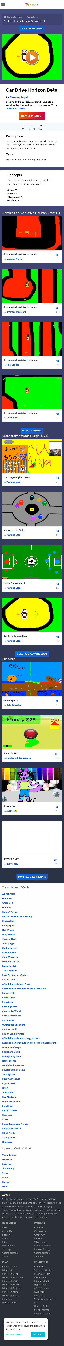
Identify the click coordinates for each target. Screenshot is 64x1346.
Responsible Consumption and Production (24, 988)
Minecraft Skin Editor (13, 1277)
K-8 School (39, 1295)
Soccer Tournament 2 (14, 583)
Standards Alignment (45, 1298)
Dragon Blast (8, 920)
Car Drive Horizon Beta (15, 635)
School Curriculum (43, 1270)
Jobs (4, 1241)
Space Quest (8, 997)
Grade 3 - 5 (7, 902)
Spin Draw (7, 1105)
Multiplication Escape (13, 1065)
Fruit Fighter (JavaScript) (15, 975)
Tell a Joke (7, 1092)
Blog (4, 1227)
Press (5, 1238)
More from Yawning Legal (32, 653)
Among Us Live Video (14, 530)
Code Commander (11, 1015)
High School (40, 1284)
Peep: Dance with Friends (15, 1124)
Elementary (40, 1277)
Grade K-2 (7, 898)
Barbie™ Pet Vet (10, 911)
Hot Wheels (8, 930)
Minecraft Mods (10, 1295)
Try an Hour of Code (15, 887)
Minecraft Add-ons (11, 1288)
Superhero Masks (11, 1051)
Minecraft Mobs (10, 1280)
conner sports (10, 700)
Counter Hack (9, 939)
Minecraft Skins (10, 1273)
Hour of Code (9, 1302)
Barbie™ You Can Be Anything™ (18, 916)
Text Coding (8, 1168)
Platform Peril (9, 1029)
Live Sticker (12, 417)
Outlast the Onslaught (13, 1024)
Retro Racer (8, 1020)
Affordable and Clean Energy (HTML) (21, 1038)
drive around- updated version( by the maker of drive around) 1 (21, 307)
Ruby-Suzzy (12, 863)
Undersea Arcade (11, 1101)
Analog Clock (9, 1137)
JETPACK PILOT (11, 859)
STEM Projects (41, 1309)
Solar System (9, 1074)
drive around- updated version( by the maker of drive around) (21, 254)
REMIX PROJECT (32, 116)
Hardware (7, 1142)
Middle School (41, 1280)
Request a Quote (42, 1313)
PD (35, 1302)
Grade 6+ (6, 907)
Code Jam (7, 1298)
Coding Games (9, 1266)
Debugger (7, 1114)
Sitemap (6, 1249)
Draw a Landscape (11, 1047)
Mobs (5, 1186)
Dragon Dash (8, 934)
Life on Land (8, 979)
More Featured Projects (32, 876)
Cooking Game (9, 1006)
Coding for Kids (14, 16)
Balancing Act (9, 966)
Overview (39, 1227)
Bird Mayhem (9, 1096)
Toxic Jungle (8, 943)
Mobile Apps (8, 1245)
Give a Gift (39, 1234)
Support (6, 1234)
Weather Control (10, 961)
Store (5, 1256)
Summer (38, 1256)
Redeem (38, 1238)
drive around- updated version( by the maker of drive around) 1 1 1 (21, 412)
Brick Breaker (9, 952)
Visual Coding (9, 1154)
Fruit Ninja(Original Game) (16, 477)
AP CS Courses (41, 1288)
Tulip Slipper (12, 364)
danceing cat (9, 806)
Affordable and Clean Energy (17, 984)
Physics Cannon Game (13, 1069)
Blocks (5, 1182)
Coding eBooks (10, 1252)
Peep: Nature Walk (11, 1128)
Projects (31, 16)
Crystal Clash (8, 1083)
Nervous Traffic (16, 108)
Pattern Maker (9, 1110)
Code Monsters (10, 957)
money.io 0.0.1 (10, 753)
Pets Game (7, 1002)
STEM (5, 1119)
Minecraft (7, 1159)
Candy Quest (8, 925)
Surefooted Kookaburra (18, 757)
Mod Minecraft (9, 948)
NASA (5, 1087)
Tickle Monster (9, 970)
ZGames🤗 (11, 810)
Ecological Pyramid (12, 1056)
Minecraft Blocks (10, 1284)
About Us (7, 1231)
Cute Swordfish (14, 705)
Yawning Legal (19, 97)
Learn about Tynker (32, 28)
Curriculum (40, 1231)
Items (5, 1177)
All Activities (8, 893)
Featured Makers (42, 1245)
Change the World (11, 1011)
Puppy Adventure (11, 1078)
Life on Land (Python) (13, 1033)
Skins (5, 1173)
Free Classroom (42, 1273)
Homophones (9, 1060)
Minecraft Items (10, 1291)
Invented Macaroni (16, 311)
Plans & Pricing (42, 1249)
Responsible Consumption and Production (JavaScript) (30, 1042)
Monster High (9, 993)
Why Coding (40, 1241)
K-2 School (39, 1291)
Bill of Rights (8, 1133)
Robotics (6, 1164)
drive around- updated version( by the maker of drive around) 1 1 (21, 360)
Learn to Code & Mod (16, 1148)
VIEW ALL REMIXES (32, 430)
